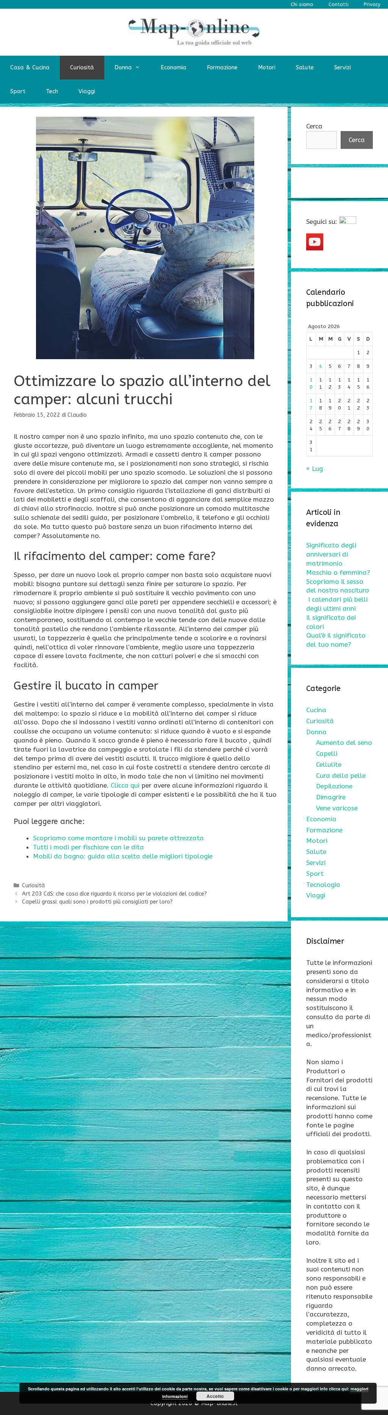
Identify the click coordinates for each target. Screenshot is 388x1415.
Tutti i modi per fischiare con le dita (88, 847)
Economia (173, 67)
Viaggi (86, 91)
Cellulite (328, 764)
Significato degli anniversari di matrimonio (331, 554)
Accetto (215, 1396)
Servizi (342, 67)
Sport (17, 91)
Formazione (222, 67)
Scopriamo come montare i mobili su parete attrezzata (118, 838)
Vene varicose (337, 808)
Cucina (316, 710)
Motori (266, 67)
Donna (123, 67)
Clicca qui (125, 785)
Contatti (339, 4)
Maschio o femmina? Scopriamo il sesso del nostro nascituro (338, 581)
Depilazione (334, 786)
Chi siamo (302, 4)
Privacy (372, 4)
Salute (305, 67)
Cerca (314, 126)
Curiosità (82, 67)
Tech (52, 91)
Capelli (326, 753)
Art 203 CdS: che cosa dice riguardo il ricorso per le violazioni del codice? (114, 894)
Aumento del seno (344, 742)
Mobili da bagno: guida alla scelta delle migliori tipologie (123, 856)
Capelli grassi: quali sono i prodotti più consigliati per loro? (97, 902)
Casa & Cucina (30, 67)
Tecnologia (323, 884)
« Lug (314, 468)
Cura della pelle (341, 775)
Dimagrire (331, 797)
